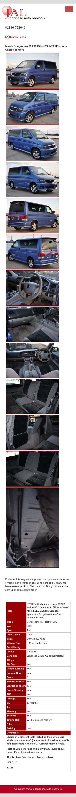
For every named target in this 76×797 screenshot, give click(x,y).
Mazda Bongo (18, 36)
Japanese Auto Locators (48, 788)
